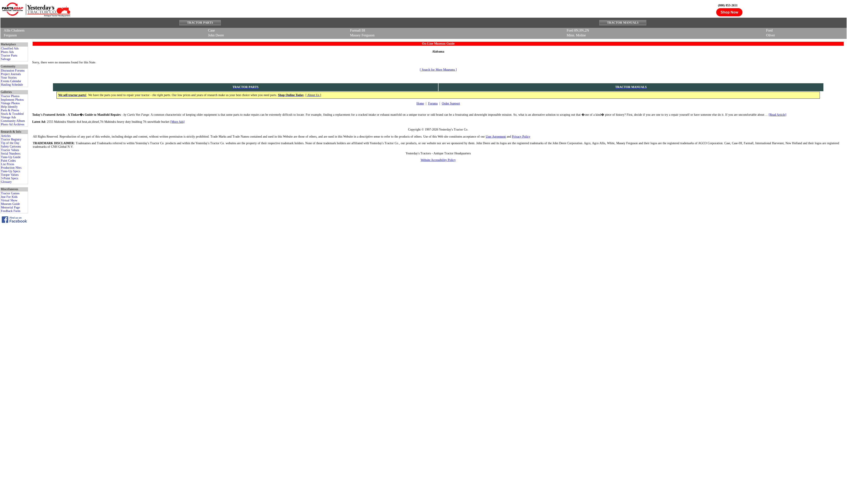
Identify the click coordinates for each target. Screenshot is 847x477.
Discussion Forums (12, 70)
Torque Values (10, 174)
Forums (433, 103)
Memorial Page (10, 207)
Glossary (6, 182)
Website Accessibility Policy (438, 160)
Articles (6, 136)
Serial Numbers (10, 153)
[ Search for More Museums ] (438, 69)
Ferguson (10, 35)
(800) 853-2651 (728, 5)
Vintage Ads (8, 117)
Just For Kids (9, 197)
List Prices (7, 164)
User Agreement (496, 136)
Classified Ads (10, 48)
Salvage (6, 59)
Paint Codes (8, 160)
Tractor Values (10, 150)
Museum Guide (10, 204)
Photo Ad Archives (12, 124)
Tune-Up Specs (10, 171)
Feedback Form (10, 211)
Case (211, 30)
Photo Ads (7, 52)
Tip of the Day (10, 143)
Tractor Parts (9, 55)
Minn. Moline (576, 35)
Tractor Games (10, 193)
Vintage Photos (10, 103)
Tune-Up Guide (11, 157)
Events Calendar (11, 81)
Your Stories (9, 77)
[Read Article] (777, 114)
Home (420, 103)
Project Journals (11, 74)
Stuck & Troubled (12, 113)
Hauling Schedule (12, 84)
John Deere (216, 35)
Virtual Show (9, 200)
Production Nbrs (11, 167)
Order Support (451, 103)
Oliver (770, 35)
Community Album (13, 121)
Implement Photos (12, 99)
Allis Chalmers (14, 30)
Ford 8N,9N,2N (578, 30)
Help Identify (9, 106)
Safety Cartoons (11, 146)
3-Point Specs (9, 178)
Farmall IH (357, 30)
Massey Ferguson (362, 35)
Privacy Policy (521, 136)
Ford (769, 30)
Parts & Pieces (10, 110)
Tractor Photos (10, 96)
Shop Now (729, 12)
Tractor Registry (11, 139)
